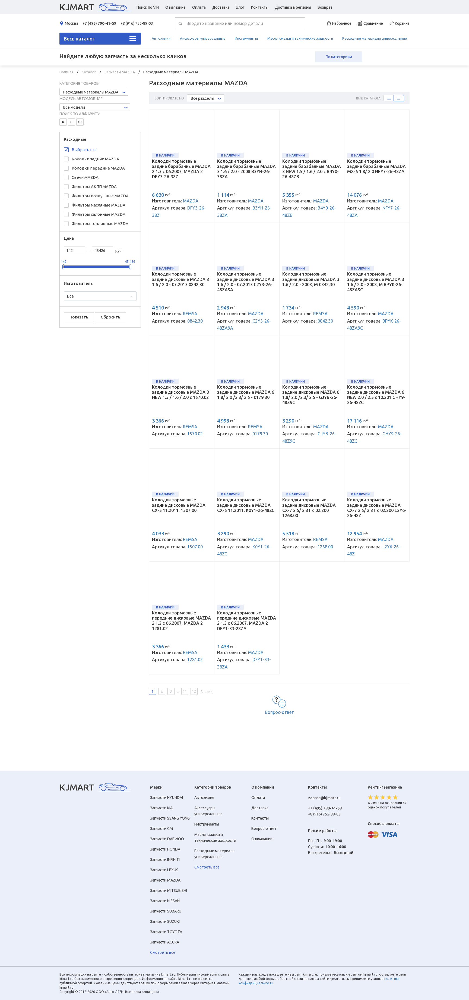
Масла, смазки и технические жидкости (300, 38)
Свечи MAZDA (85, 177)
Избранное (341, 23)
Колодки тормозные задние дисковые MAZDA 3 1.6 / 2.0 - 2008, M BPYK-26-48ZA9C (375, 281)
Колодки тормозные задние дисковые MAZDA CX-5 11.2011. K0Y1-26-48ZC (245, 504)
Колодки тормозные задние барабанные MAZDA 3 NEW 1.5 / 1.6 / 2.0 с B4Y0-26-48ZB (311, 169)
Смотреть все (162, 952)
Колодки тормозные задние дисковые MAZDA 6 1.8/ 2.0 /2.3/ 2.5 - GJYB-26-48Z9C (310, 395)
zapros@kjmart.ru (324, 798)
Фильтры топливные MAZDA (100, 223)
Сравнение (373, 23)
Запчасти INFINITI (165, 859)
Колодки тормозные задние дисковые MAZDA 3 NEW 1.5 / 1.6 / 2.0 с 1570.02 (180, 392)
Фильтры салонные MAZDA (98, 214)
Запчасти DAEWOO (167, 839)
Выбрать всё (84, 149)
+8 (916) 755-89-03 (137, 23)
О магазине (175, 7)
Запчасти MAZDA (120, 72)
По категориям (339, 57)
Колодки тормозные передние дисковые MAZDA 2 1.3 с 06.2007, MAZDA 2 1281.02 (181, 620)
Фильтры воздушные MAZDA (100, 195)
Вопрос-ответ (279, 712)
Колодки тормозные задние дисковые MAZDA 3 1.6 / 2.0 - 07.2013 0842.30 (180, 279)
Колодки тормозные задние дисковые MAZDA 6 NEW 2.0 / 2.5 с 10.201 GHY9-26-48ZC (376, 395)
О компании (261, 839)
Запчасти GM (161, 828)
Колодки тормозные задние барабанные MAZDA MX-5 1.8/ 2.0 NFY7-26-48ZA (376, 166)
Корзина (402, 23)
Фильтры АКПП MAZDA (94, 186)
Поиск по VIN (148, 7)
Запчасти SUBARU (165, 911)
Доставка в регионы (293, 7)
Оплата (199, 7)
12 (194, 691)
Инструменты (246, 38)
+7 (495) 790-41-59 (99, 23)
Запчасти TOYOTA (166, 932)
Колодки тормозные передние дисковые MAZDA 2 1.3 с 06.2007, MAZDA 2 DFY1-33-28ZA (246, 620)
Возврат (325, 7)
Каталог (89, 72)
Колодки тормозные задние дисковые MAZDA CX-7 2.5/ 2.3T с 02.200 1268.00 (309, 507)
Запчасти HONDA (165, 849)
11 (185, 691)
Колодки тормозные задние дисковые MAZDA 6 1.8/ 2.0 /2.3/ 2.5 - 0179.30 (245, 392)
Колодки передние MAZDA (98, 168)
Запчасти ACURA (164, 942)
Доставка (220, 7)
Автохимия (161, 38)
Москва (71, 23)
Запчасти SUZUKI (165, 921)
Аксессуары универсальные (203, 38)
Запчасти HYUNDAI (166, 797)
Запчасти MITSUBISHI (168, 890)
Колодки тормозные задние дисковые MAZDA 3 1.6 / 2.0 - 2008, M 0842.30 (310, 279)
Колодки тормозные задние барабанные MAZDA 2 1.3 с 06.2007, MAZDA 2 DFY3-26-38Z (181, 169)
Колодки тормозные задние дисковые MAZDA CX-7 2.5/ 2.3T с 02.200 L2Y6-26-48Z (376, 507)
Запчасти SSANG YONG (170, 818)
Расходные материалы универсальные (374, 38)
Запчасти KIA (161, 808)
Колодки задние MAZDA (95, 159)
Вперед (207, 691)
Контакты (259, 7)
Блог (240, 7)
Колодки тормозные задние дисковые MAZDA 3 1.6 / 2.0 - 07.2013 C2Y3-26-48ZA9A (245, 281)
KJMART (76, 7)
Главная (66, 72)
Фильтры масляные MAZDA (98, 205)
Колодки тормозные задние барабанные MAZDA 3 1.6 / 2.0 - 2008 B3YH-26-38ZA (246, 169)
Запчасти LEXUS (164, 870)
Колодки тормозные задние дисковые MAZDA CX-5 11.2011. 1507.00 (178, 504)
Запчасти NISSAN (165, 901)
